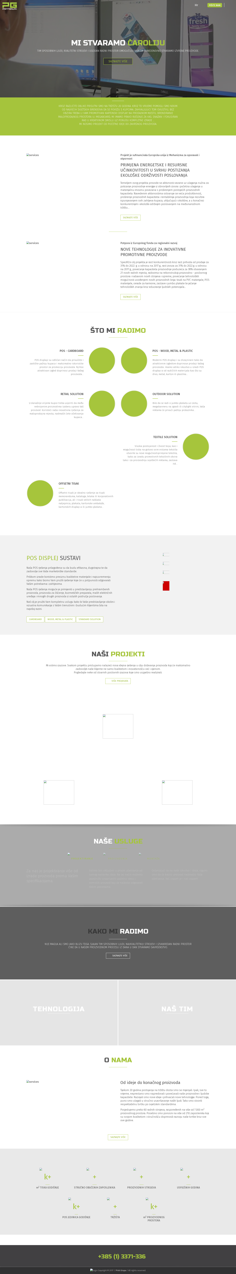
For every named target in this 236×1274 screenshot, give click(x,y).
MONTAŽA (153, 858)
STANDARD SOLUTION (90, 619)
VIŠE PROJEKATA (119, 681)
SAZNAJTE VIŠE (130, 217)
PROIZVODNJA (118, 858)
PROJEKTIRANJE (82, 858)
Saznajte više (118, 64)
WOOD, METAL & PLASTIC (60, 619)
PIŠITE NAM (214, 5)
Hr (196, 4)
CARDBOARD (35, 619)
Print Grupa (121, 1270)
